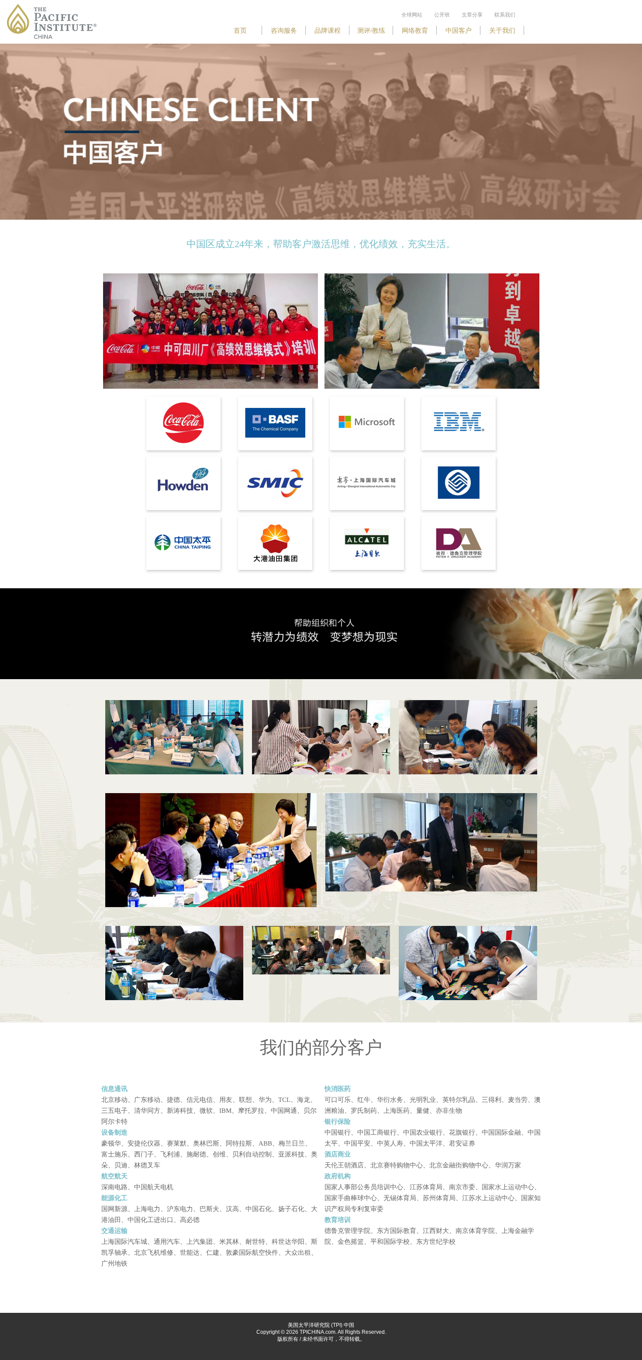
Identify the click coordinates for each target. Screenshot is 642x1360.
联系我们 (504, 15)
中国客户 (458, 30)
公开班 (442, 15)
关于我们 (502, 30)
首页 (240, 30)
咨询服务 (284, 30)
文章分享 (472, 15)
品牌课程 (327, 30)
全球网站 (411, 15)
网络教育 (415, 30)
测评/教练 (371, 30)
